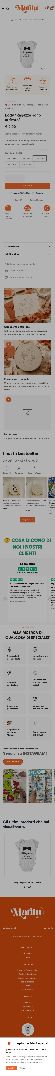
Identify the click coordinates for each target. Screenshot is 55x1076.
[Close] (51, 1041)
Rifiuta (22, 1068)
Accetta (11, 1068)
